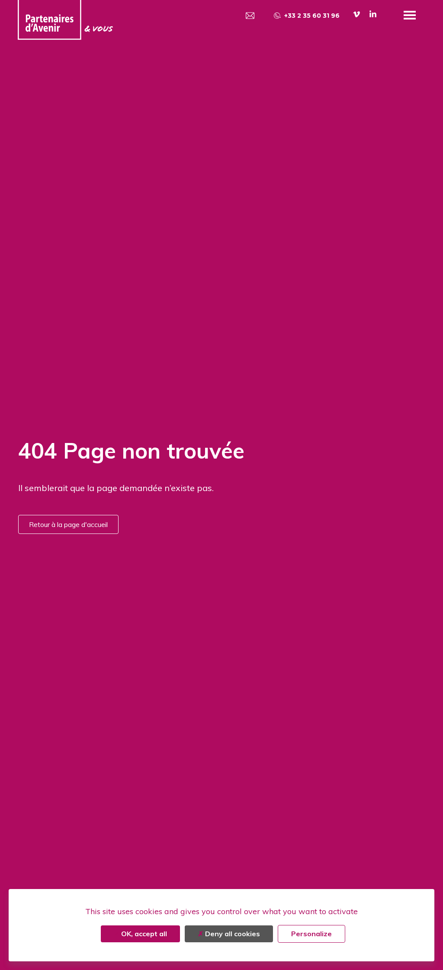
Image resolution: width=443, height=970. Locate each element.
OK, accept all (143, 933)
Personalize (311, 933)
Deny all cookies (231, 933)
